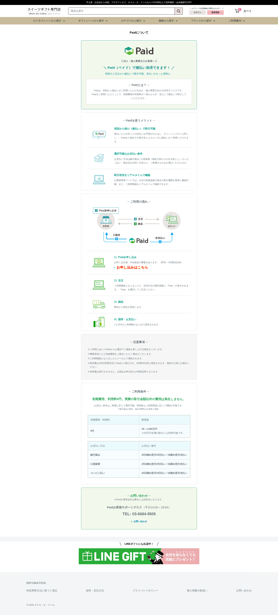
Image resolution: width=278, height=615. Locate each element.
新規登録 (215, 12)
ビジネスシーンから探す (47, 20)
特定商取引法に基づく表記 (41, 590)
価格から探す (166, 20)
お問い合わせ (140, 521)
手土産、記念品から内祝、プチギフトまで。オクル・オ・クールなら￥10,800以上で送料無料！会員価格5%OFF (139, 2)
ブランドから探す (201, 20)
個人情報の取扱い (197, 590)
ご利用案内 (234, 20)
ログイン (197, 12)
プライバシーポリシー (145, 590)
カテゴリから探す (131, 20)
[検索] (179, 11)
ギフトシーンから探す (91, 20)
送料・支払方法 (95, 590)
